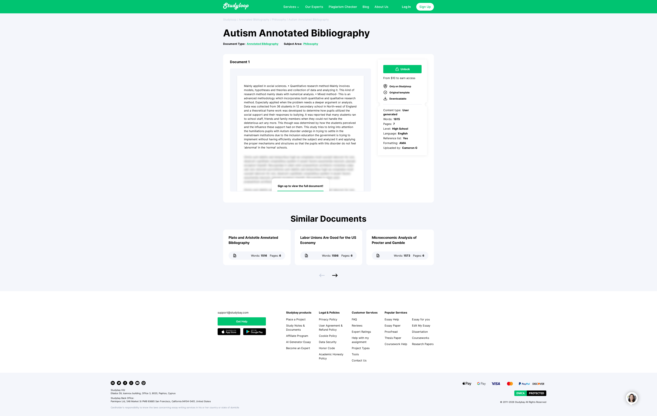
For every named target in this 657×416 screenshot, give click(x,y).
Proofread (391, 331)
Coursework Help (396, 344)
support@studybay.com (233, 312)
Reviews (357, 325)
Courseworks (420, 338)
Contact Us (359, 360)
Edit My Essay (421, 325)
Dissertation (420, 331)
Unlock (405, 69)
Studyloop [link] (229, 19)
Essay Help (392, 319)
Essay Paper (393, 325)
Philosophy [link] (279, 19)
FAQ (354, 319)
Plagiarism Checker (343, 7)
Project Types (361, 348)
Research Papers (423, 344)
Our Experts (314, 7)
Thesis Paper (393, 338)
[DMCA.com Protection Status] (530, 393)
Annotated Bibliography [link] (254, 19)
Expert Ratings (361, 331)
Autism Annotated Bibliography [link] (308, 19)
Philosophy (310, 44)
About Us (381, 7)
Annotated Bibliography (262, 44)
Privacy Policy (328, 319)
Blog (366, 7)
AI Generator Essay (298, 342)
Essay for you (421, 319)
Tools (355, 354)
